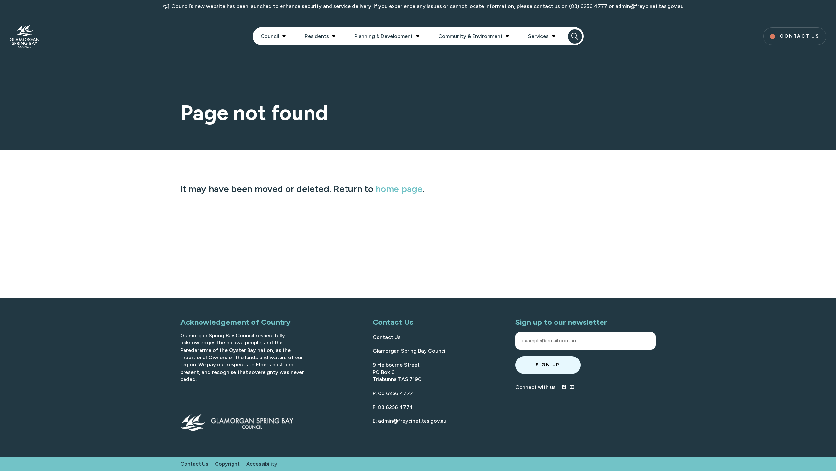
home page (399, 188)
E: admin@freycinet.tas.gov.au (409, 421)
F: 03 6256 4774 (393, 407)
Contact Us (387, 337)
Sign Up (548, 365)
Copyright (227, 464)
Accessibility (261, 464)
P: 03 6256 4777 (393, 393)
